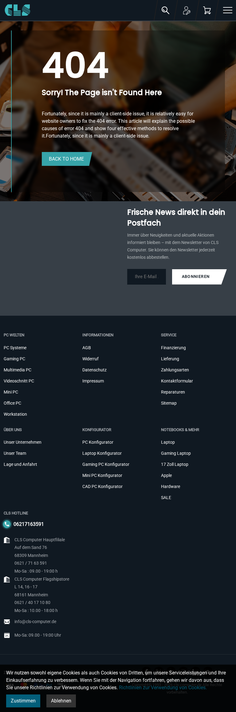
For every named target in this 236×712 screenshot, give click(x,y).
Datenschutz (94, 369)
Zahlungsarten (175, 369)
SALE (166, 497)
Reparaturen (173, 392)
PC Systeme (15, 347)
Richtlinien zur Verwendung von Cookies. (163, 687)
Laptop (168, 442)
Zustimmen (23, 701)
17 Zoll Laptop (174, 464)
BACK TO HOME (66, 159)
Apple (166, 475)
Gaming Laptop (176, 453)
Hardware (170, 486)
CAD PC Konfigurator (102, 486)
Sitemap (169, 403)
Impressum (93, 380)
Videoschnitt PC (19, 380)
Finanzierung (173, 347)
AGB (86, 347)
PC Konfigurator (97, 442)
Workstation (15, 414)
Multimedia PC (17, 369)
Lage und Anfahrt (20, 464)
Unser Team (15, 453)
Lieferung (170, 358)
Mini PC (11, 392)
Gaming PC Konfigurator (105, 464)
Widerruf (90, 358)
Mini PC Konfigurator (102, 475)
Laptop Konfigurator (102, 453)
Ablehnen (61, 701)
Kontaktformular (177, 380)
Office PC (12, 403)
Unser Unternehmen (22, 442)
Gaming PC (14, 358)
